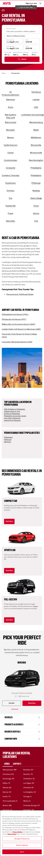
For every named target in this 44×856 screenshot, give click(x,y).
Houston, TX (28, 774)
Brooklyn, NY (28, 770)
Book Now (31, 703)
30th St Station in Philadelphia (14, 409)
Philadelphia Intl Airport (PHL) (15, 314)
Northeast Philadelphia (12, 414)
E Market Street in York (12, 412)
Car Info (11, 703)
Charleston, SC (29, 779)
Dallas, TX (6, 783)
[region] (22, 833)
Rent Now (9, 521)
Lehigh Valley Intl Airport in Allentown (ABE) (21, 329)
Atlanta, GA (7, 787)
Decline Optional (22, 845)
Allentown (7, 442)
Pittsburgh (8, 440)
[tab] (8, 764)
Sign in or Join (31, 3)
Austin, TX (6, 796)
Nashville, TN (28, 810)
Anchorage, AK (8, 779)
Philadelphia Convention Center (15, 416)
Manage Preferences (22, 839)
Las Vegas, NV (28, 783)
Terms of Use (11, 834)
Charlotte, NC (28, 787)
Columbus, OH (8, 774)
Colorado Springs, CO (31, 805)
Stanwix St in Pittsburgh (12, 420)
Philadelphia (8, 437)
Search (23, 59)
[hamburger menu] (40, 3)
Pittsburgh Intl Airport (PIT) (14, 319)
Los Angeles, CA (29, 792)
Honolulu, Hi (7, 810)
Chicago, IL (27, 796)
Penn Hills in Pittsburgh (12, 418)
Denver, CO (7, 792)
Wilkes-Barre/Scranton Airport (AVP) (18, 324)
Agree (22, 852)
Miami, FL (27, 801)
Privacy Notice (17, 832)
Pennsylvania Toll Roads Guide (19, 294)
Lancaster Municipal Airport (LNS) (17, 342)
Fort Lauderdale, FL (10, 801)
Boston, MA (7, 805)
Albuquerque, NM (9, 770)
